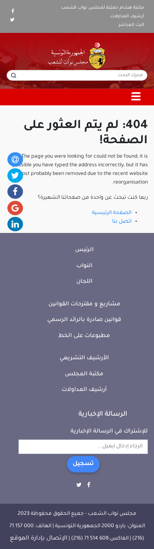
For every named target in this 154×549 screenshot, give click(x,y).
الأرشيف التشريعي (84, 358)
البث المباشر (131, 25)
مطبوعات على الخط (84, 336)
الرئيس (84, 250)
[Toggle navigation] (136, 97)
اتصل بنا (121, 222)
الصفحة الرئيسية (111, 213)
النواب (84, 266)
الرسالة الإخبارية (102, 414)
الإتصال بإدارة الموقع (38, 538)
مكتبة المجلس (84, 374)
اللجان (84, 282)
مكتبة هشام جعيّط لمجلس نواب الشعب (102, 7)
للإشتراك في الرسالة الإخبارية (109, 431)
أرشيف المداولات (127, 16)
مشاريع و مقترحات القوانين (84, 304)
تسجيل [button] (83, 464)
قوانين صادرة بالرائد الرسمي (84, 320)
